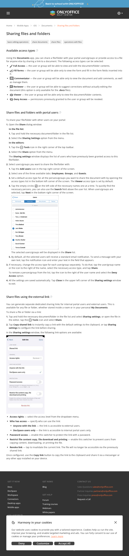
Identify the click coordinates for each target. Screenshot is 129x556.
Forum (45, 500)
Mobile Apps (23, 25)
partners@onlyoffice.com (105, 491)
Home (9, 25)
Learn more (57, 536)
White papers (48, 512)
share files (55, 42)
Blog (44, 486)
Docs (10, 486)
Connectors (13, 499)
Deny (21, 543)
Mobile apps (13, 507)
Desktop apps (14, 503)
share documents (40, 42)
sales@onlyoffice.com (103, 486)
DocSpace (12, 490)
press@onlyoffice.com (102, 495)
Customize (43, 543)
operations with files (73, 42)
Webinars (46, 508)
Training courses (50, 504)
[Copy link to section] (37, 50)
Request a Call (83, 499)
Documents (47, 25)
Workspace (13, 495)
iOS (35, 25)
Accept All (64, 543)
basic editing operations (18, 42)
